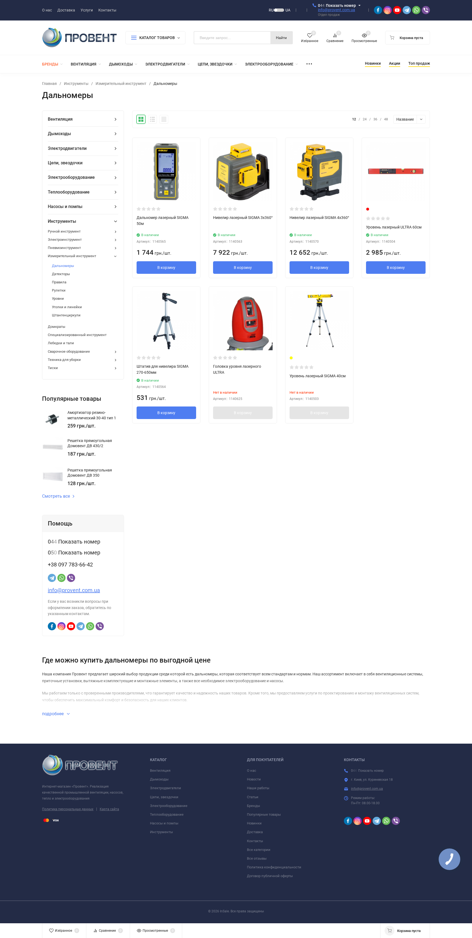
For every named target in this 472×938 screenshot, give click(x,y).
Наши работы (258, 788)
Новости (254, 779)
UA (287, 10)
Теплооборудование (167, 814)
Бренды (253, 806)
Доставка (255, 832)
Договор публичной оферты (270, 876)
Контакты (255, 841)
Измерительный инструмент (121, 83)
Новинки (254, 823)
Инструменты (76, 83)
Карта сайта (109, 809)
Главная (49, 83)
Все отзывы (257, 858)
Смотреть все (56, 496)
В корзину (166, 267)
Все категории (258, 850)
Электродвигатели (165, 788)
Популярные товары (264, 814)
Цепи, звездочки (164, 797)
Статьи (252, 797)
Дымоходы (159, 779)
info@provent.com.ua (336, 10)
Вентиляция (160, 770)
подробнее (53, 713)
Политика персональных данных (67, 809)
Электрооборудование (168, 806)
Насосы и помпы (164, 823)
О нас (251, 770)
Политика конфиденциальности (274, 867)
